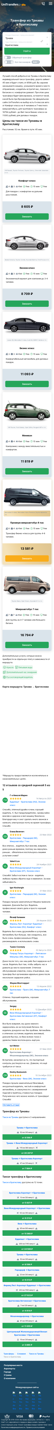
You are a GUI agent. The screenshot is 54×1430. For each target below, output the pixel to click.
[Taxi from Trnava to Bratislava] (20, 1401)
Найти (27, 51)
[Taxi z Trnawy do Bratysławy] (14, 1401)
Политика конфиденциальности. (13, 1427)
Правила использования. (35, 1427)
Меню (50, 3)
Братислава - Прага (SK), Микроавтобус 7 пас (30, 991)
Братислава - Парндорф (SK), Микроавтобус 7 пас (24, 839)
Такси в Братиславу (11, 1182)
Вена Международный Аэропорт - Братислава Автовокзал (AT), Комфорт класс (28, 1016)
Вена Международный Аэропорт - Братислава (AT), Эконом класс (26, 869)
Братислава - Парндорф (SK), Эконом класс (28, 896)
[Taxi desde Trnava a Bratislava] (39, 1401)
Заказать (27, 216)
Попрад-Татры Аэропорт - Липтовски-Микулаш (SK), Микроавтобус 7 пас (28, 955)
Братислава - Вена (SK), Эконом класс (28, 1078)
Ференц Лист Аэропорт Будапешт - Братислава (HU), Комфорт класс (27, 925)
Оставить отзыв (11, 1105)
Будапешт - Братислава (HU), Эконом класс (28, 803)
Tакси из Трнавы (10, 1117)
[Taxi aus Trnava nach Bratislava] (33, 1401)
